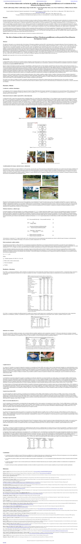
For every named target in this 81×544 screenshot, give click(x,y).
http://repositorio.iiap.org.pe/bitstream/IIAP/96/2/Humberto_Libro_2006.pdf (50, 508)
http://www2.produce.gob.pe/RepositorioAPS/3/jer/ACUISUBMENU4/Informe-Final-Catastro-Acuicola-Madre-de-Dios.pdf (22, 493)
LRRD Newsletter (58, 1)
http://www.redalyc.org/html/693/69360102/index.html (43, 471)
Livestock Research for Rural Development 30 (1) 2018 (12, 1)
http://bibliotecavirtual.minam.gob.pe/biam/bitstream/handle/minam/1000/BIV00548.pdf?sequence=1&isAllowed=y (22, 482)
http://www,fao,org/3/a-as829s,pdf (45, 473)
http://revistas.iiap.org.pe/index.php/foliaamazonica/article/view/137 (14, 488)
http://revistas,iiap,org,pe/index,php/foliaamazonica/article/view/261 (18, 527)
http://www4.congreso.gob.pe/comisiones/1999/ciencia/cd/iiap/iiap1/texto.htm (55, 530)
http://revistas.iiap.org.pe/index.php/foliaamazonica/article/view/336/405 (41, 533)
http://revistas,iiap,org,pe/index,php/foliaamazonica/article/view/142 (20, 524)
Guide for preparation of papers (42, 1)
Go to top (4, 542)
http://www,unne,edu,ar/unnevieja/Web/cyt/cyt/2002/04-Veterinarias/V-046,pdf (15, 515)
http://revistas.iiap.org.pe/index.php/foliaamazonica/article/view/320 (22, 504)
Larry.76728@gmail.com (40, 12)
